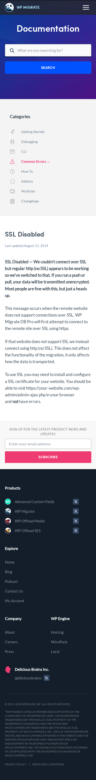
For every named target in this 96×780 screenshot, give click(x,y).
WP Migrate (25, 511)
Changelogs (30, 201)
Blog (8, 571)
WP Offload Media (30, 521)
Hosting (57, 632)
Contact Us (14, 591)
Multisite (28, 191)
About (10, 632)
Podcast (11, 581)
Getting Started (32, 132)
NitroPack (59, 642)
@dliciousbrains (28, 677)
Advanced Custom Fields (34, 501)
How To (27, 171)
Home (10, 562)
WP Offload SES (28, 530)
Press (9, 651)
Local (55, 651)
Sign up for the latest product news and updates (48, 431)
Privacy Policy (15, 764)
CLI (23, 151)
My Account (14, 600)
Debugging (29, 141)
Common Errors (33, 161)
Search (48, 67)
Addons (27, 181)
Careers (11, 642)
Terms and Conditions (48, 764)
